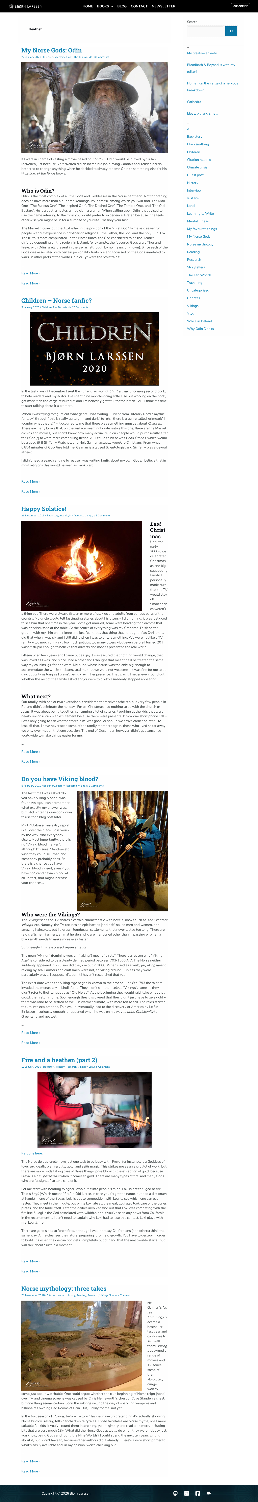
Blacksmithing (198, 144)
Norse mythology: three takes (63, 1288)
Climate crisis (197, 167)
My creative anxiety (202, 53)
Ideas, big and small (202, 113)
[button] (111, 6)
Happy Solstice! (43, 509)
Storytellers (196, 267)
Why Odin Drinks (200, 328)
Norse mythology (200, 244)
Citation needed (56, 1295)
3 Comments (101, 57)
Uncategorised (198, 290)
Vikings (82, 786)
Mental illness (198, 221)
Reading (81, 1295)
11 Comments (102, 515)
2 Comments (80, 307)
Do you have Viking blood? (59, 779)
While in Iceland (199, 321)
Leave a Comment (99, 1067)
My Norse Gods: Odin (51, 50)
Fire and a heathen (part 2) (59, 1060)
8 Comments (96, 786)
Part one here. (32, 1153)
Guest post (195, 175)
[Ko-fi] (208, 1493)
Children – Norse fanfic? (56, 300)
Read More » (30, 273)
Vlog (190, 313)
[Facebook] (197, 1493)
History (60, 786)
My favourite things (80, 515)
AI (188, 129)
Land (191, 205)
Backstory (52, 515)
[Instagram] (186, 1493)
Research (71, 786)
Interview (194, 190)
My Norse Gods (63, 57)
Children (48, 57)
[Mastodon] (175, 1493)
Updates (193, 298)
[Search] (231, 31)
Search (192, 21)
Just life (63, 515)
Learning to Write (200, 213)
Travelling (194, 282)
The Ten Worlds (83, 57)
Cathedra (194, 102)
